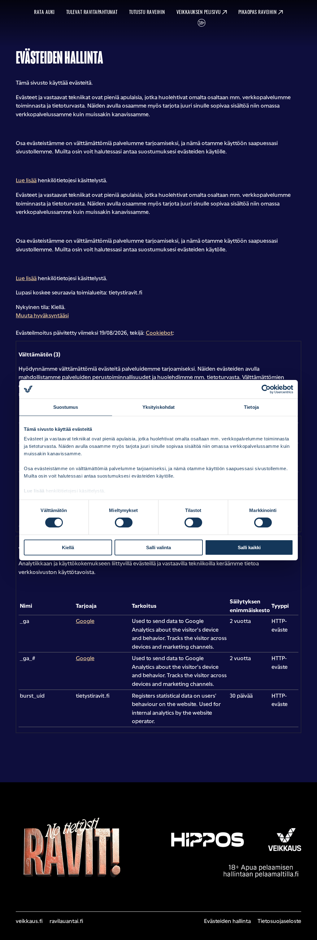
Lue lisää (34, 490)
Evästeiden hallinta (227, 920)
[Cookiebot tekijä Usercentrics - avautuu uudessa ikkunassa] (266, 389)
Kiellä (68, 547)
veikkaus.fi (29, 920)
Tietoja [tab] (251, 406)
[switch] (123, 522)
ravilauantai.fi (66, 920)
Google (85, 620)
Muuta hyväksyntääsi (42, 315)
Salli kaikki (249, 547)
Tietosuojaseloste (279, 920)
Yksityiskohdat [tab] (158, 406)
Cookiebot (159, 332)
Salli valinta (158, 547)
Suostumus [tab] (65, 406)
